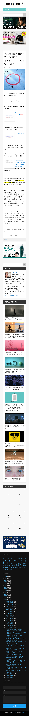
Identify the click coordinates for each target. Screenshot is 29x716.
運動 (5, 565)
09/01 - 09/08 (9, 675)
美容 (25, 567)
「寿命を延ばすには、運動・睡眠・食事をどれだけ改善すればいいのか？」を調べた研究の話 (14, 371)
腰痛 (25, 565)
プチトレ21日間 (19, 133)
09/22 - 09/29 (9, 625)
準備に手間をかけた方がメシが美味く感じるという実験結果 (16, 649)
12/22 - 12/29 (9, 603)
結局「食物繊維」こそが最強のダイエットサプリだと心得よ (16, 642)
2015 (5, 596)
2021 (5, 585)
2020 (5, 587)
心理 (6, 239)
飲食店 (24, 563)
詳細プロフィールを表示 (11, 295)
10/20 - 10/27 (9, 618)
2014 (5, 597)
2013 (5, 599)
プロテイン (14, 563)
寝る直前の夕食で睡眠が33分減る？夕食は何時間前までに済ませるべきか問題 (14, 427)
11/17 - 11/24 (9, 611)
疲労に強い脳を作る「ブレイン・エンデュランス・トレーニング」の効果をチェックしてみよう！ (14, 445)
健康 (17, 565)
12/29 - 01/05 (9, 601)
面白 (8, 569)
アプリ (8, 558)
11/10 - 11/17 (9, 613)
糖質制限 (19, 567)
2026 (5, 576)
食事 (6, 567)
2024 (5, 580)
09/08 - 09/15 (9, 673)
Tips (4, 558)
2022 (5, 583)
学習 (8, 565)
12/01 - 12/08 (9, 608)
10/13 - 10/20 (9, 620)
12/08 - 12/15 (9, 606)
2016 (5, 594)
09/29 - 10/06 (9, 623)
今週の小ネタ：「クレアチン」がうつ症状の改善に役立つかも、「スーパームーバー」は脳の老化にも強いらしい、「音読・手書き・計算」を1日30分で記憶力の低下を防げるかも (14, 407)
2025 (5, 578)
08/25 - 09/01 (9, 677)
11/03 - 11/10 (9, 615)
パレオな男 (14, 712)
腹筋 (4, 569)
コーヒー (19, 558)
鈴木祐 (15, 272)
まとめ (20, 563)
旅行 (11, 569)
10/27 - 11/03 (9, 616)
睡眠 (14, 567)
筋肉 (12, 565)
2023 (5, 582)
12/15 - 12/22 (9, 604)
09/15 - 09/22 (9, 627)
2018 (5, 590)
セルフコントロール (16, 560)
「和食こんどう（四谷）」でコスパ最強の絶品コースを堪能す (16, 633)
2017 (5, 592)
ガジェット (13, 558)
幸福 (22, 565)
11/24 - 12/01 (9, 610)
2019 (5, 588)
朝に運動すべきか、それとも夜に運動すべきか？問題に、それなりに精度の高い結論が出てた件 (14, 336)
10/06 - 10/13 (9, 622)
